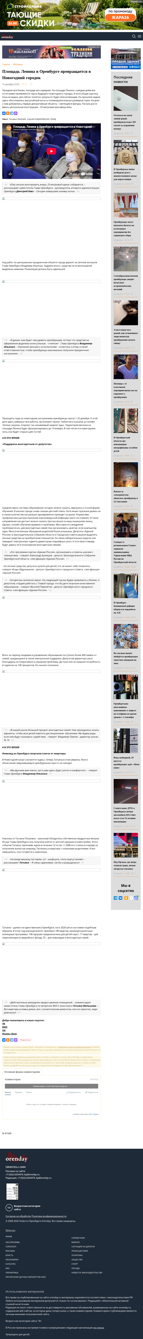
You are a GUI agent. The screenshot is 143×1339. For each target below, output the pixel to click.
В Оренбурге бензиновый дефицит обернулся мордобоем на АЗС (124, 607)
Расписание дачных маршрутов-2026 (26, 1277)
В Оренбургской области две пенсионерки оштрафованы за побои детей (125, 444)
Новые (8, 1092)
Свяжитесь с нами (16, 1166)
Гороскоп (11, 1246)
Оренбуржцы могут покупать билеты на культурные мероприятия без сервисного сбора (124, 228)
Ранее (29, 1092)
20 (134, 566)
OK (4, 1030)
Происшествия (80, 1251)
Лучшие (18, 1092)
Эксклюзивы (13, 1242)
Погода (76, 1268)
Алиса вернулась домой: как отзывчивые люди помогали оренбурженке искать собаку (126, 336)
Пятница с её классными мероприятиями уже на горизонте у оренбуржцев (125, 390)
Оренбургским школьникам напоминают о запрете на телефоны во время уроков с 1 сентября (125, 710)
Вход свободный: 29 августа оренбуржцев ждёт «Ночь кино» (126, 762)
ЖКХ (8, 1268)
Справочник (78, 1238)
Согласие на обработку (18, 1216)
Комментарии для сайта (85, 1114)
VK (3, 1023)
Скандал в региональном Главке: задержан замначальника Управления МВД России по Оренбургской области (125, 552)
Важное (76, 1242)
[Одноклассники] (7, 113)
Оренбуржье (12, 1272)
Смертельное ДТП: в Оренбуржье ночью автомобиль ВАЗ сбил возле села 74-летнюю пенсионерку (125, 814)
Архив (9, 1236)
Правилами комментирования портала (74, 1047)
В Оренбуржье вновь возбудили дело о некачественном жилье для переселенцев (125, 174)
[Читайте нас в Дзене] (131, 898)
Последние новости (123, 79)
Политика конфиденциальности (49, 1216)
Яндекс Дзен (9, 1033)
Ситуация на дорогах (83, 1246)
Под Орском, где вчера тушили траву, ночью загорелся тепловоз (125, 865)
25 (134, 617)
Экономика (12, 1259)
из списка (98, 1327)
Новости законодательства (87, 1272)
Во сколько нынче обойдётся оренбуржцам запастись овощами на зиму (126, 658)
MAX (4, 1027)
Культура (11, 1264)
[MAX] (15, 113)
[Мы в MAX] (136, 898)
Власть (9, 1255)
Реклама (10, 1251)
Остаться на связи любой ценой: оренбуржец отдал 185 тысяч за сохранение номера (125, 122)
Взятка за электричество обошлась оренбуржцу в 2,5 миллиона (126, 496)
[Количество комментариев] (134, 133)
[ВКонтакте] (4, 113)
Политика (77, 1255)
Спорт (75, 1264)
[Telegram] (11, 113)
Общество (77, 1259)
